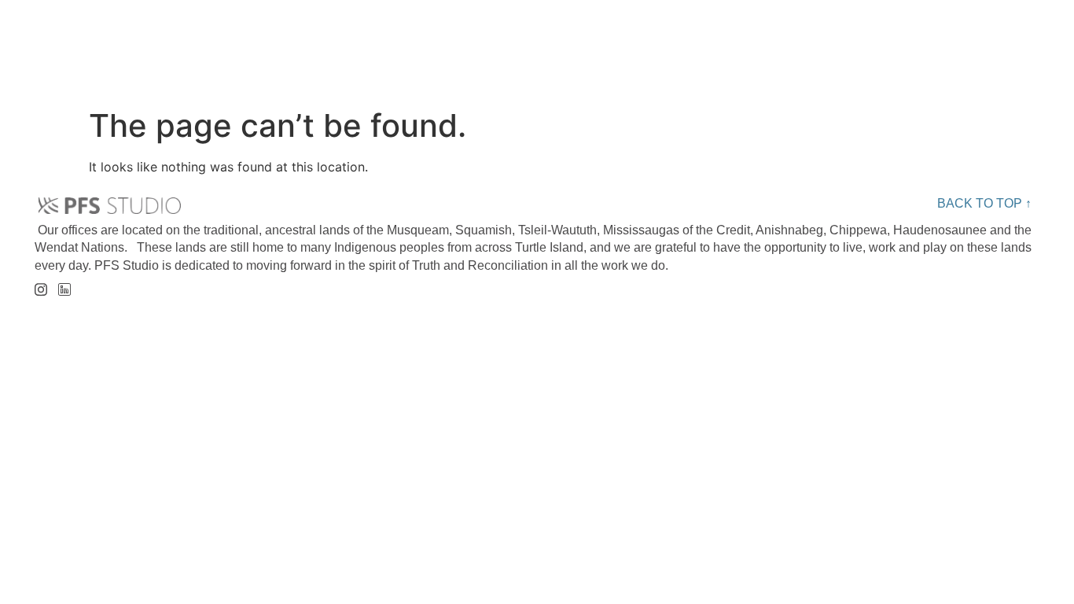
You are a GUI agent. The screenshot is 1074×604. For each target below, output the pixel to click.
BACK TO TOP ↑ (984, 203)
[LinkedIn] (64, 285)
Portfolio (581, 39)
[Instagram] (40, 284)
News (877, 39)
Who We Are (259, 39)
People (423, 39)
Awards (740, 39)
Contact (1018, 39)
